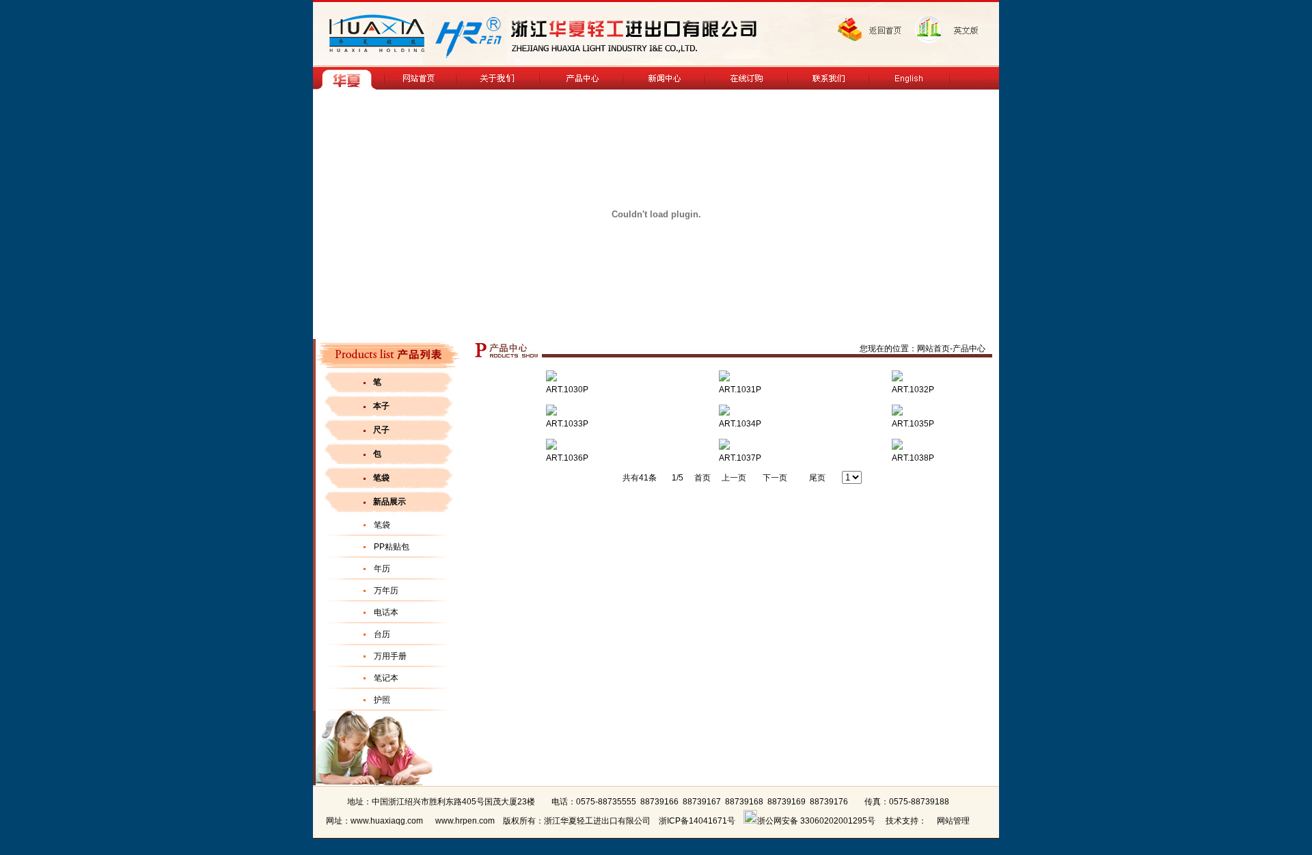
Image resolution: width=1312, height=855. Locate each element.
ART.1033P (568, 424)
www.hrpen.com (465, 821)
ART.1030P (568, 389)
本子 (381, 406)
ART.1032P (914, 389)
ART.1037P (741, 458)
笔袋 (381, 478)
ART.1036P (568, 458)
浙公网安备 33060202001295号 (816, 821)
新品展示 (389, 501)
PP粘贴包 (391, 547)
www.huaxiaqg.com (387, 821)
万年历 (386, 590)
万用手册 (390, 656)
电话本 (386, 612)
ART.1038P (914, 458)
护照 (382, 700)
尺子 (381, 430)
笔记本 (386, 678)
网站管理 (953, 821)
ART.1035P (914, 424)
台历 (382, 634)
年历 (382, 568)
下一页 (775, 478)
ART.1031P (741, 389)
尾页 (817, 478)
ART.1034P (741, 424)
